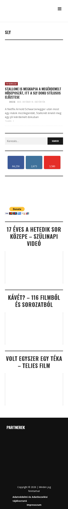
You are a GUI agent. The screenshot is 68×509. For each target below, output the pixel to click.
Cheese (12, 102)
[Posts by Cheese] (6, 102)
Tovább (8, 121)
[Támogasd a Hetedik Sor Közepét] (34, 20)
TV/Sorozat (11, 83)
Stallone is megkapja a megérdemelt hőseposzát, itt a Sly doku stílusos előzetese (33, 93)
